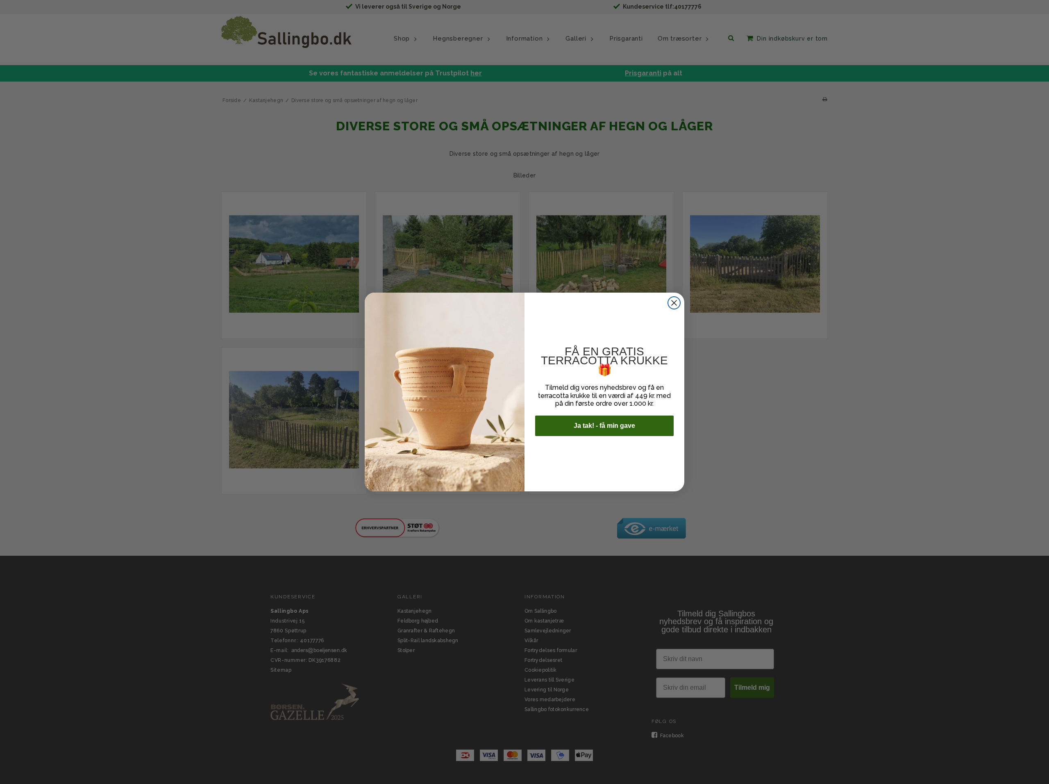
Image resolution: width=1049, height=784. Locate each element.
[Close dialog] (674, 303)
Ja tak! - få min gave (604, 425)
